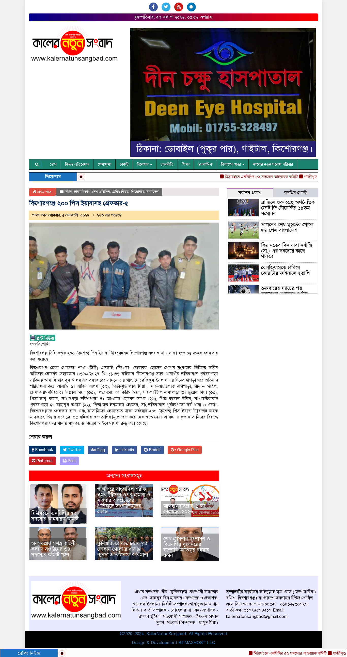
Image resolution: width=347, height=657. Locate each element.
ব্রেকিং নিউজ (120, 191)
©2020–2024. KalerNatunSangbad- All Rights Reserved (173, 633)
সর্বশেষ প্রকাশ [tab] (249, 192)
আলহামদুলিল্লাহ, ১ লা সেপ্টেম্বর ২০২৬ (184, 509)
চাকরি (124, 164)
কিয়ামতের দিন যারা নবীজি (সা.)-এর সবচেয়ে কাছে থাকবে (286, 251)
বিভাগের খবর (231, 164)
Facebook (43, 449)
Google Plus (187, 449)
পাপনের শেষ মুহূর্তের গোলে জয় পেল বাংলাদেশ (287, 227)
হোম (53, 164)
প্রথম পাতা (44, 192)
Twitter (74, 449)
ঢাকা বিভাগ (82, 191)
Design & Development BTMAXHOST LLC (173, 642)
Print (71, 460)
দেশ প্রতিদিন (101, 191)
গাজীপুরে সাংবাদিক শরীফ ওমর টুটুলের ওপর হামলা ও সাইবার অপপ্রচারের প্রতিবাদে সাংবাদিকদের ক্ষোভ (123, 500)
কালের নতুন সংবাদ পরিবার (273, 164)
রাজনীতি (167, 164)
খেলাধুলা (104, 164)
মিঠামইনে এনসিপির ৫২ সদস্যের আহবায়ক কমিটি (269, 653)
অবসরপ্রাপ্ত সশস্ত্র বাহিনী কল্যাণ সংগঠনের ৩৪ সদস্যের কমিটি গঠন (53, 549)
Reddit (154, 449)
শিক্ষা (186, 164)
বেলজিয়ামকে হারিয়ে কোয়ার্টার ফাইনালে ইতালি (285, 270)
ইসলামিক (205, 164)
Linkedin (126, 449)
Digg (100, 449)
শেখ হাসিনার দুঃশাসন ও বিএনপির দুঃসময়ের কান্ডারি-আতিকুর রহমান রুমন (186, 547)
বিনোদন (143, 164)
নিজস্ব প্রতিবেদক (77, 164)
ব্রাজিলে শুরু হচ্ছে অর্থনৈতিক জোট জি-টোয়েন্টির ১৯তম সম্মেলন (288, 208)
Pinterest (44, 460)
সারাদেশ (152, 191)
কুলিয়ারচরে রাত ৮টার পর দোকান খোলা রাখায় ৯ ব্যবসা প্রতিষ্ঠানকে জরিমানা (122, 549)
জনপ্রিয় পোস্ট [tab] (295, 192)
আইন (68, 191)
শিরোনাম (137, 191)
